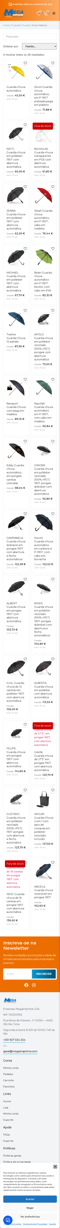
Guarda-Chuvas (21, 25)
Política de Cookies (12, 1224)
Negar (30, 1207)
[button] (55, 1166)
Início (6, 25)
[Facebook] (26, 985)
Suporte (52, 1224)
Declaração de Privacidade (35, 1224)
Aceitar (30, 1199)
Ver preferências (30, 1216)
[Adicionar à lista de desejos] (25, 63)
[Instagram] (34, 985)
